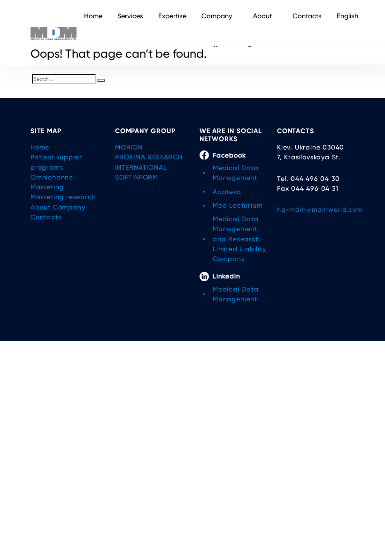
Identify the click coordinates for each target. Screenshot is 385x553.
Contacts (307, 16)
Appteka (227, 191)
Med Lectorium (237, 205)
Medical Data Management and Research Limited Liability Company (239, 238)
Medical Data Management (236, 172)
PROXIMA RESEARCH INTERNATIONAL (149, 162)
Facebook (229, 155)
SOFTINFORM (136, 177)
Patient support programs (57, 162)
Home (93, 16)
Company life (216, 32)
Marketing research (63, 197)
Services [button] (130, 16)
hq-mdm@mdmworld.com (315, 209)
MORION (129, 147)
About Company (262, 32)
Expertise (172, 16)
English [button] (347, 16)
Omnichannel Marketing (53, 182)
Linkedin (226, 276)
